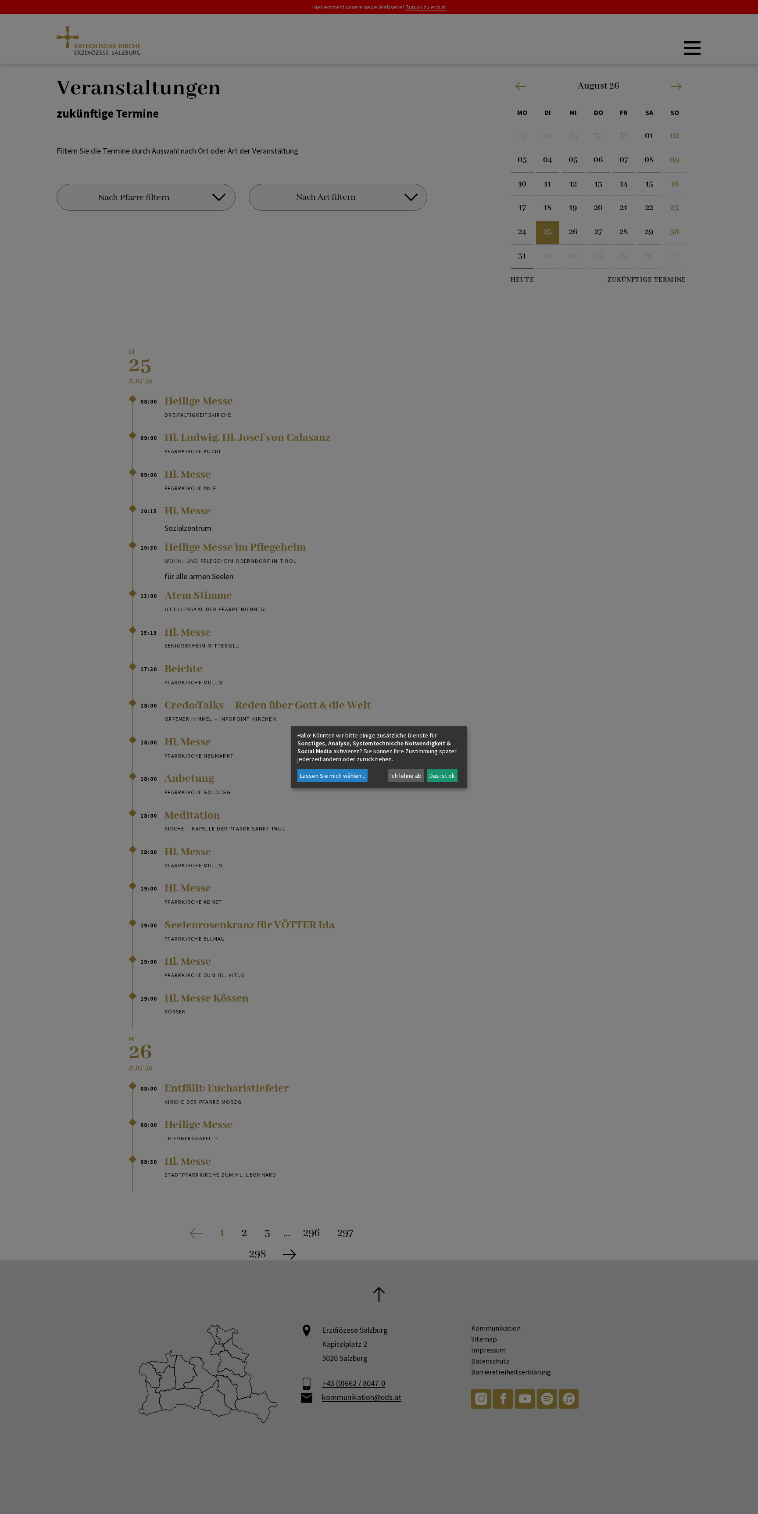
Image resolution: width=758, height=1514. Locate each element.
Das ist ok (442, 776)
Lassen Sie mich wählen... (332, 776)
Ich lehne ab (406, 776)
